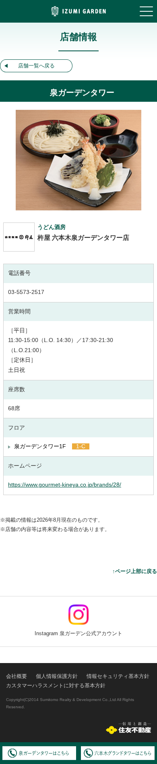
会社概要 (16, 676)
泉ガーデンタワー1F (40, 446)
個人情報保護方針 (57, 676)
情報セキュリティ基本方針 (118, 676)
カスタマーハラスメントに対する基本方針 (55, 685)
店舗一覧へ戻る (36, 66)
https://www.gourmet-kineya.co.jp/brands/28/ (64, 485)
